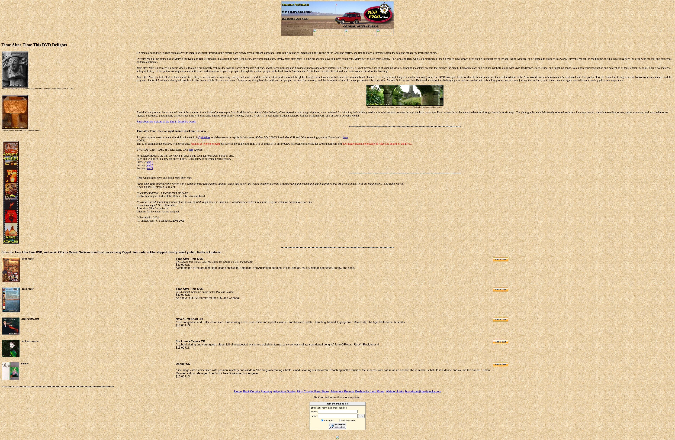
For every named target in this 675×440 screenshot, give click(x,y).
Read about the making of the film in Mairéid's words (166, 121)
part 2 (149, 165)
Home (238, 391)
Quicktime (204, 137)
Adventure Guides (284, 391)
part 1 (149, 161)
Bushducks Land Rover (369, 391)
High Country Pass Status (313, 391)
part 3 (149, 168)
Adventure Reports (342, 391)
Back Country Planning (257, 391)
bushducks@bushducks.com (423, 391)
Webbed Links (395, 391)
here (345, 137)
